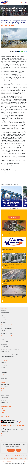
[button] (10, 208)
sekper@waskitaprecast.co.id (8, 170)
